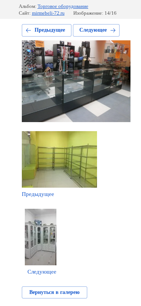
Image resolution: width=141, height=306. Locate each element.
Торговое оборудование (63, 6)
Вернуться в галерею (54, 292)
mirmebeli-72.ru (48, 13)
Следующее (93, 30)
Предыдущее (50, 30)
